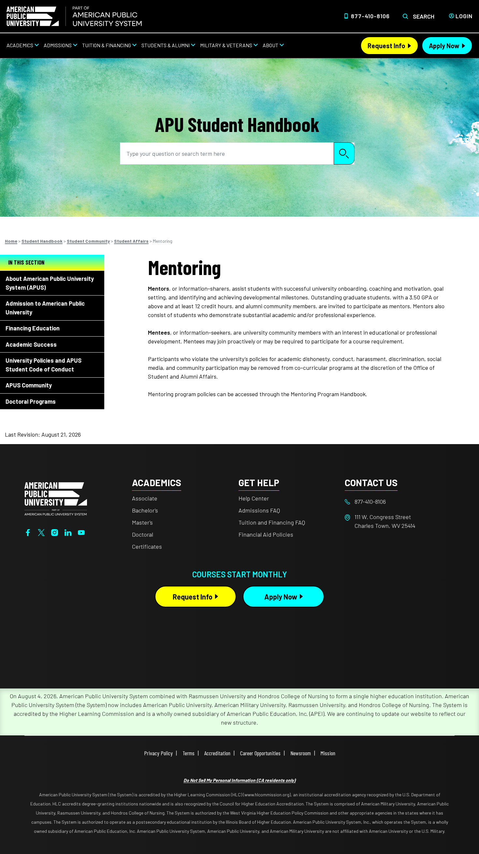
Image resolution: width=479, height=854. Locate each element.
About (270, 45)
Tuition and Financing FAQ (272, 522)
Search (423, 16)
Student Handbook (42, 241)
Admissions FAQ (259, 510)
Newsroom (300, 753)
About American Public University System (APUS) (50, 283)
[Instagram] (54, 531)
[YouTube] (81, 531)
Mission (328, 753)
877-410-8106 (370, 16)
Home (11, 241)
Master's (142, 522)
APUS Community (29, 385)
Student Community (88, 241)
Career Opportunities (260, 753)
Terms (188, 753)
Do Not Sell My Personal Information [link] (239, 780)
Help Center (254, 498)
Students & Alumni (165, 45)
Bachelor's (145, 510)
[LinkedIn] (68, 531)
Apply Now (444, 46)
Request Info (386, 46)
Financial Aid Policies (266, 534)
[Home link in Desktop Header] (74, 16)
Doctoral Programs (31, 401)
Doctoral (142, 534)
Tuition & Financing (106, 45)
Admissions (58, 45)
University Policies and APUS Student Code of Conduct (43, 365)
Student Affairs (131, 241)
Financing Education (33, 328)
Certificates (147, 546)
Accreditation (217, 753)
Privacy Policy (158, 753)
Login (464, 16)
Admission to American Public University (45, 308)
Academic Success (31, 344)
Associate (144, 498)
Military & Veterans (226, 45)
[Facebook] (27, 531)
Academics (20, 45)
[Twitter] (41, 531)
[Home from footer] (55, 498)
